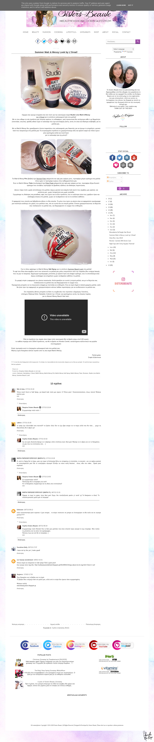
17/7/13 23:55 (46, 477)
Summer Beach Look (23, 375)
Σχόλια (110, 181)
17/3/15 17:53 (28, 574)
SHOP (96, 32)
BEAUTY (35, 32)
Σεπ (111, 224)
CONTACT (126, 32)
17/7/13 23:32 (42, 439)
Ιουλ (111, 230)
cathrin (19, 423)
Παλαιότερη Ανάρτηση (93, 624)
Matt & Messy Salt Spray (62, 373)
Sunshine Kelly (22, 547)
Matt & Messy (39, 373)
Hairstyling (26, 373)
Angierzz (20, 574)
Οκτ (111, 221)
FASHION (47, 32)
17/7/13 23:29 (50, 458)
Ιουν (111, 247)
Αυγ (111, 227)
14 (109, 210)
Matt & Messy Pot (49, 373)
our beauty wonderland (25, 560)
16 (109, 204)
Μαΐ (111, 250)
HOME (25, 32)
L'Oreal (32, 373)
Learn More (121, 5)
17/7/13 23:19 (29, 389)
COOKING (58, 32)
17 (109, 201)
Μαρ (111, 256)
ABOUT (105, 32)
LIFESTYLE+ (71, 32)
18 (109, 199)
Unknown (20, 510)
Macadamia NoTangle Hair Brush (120, 232)
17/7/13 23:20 (26, 423)
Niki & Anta (21, 389)
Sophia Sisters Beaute (30, 439)
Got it (130, 5)
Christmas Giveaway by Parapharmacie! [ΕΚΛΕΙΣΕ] (50, 659)
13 (109, 213)
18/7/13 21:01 (55, 492)
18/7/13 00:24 (42, 526)
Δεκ (111, 215)
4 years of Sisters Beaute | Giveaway (50, 682)
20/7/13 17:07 (32, 547)
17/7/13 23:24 (46, 407)
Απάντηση (20, 399)
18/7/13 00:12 (28, 510)
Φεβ (111, 259)
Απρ (111, 253)
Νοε (111, 218)
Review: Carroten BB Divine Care (120, 241)
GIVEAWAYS (85, 32)
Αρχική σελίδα (55, 624)
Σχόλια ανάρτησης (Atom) (60, 628)
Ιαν (111, 261)
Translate (129, 52)
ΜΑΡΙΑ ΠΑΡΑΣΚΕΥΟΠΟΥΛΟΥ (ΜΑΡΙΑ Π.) (31, 458)
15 (109, 207)
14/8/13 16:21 (38, 560)
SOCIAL (115, 32)
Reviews (85, 373)
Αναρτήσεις (112, 177)
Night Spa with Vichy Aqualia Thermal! (121, 244)
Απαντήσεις (23, 403)
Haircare (19, 373)
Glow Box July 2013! (116, 238)
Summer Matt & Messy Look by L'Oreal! (122, 235)
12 (109, 265)
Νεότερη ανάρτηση (18, 624)
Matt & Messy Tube (76, 373)
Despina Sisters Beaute (30, 407)
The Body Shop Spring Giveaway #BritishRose (50, 670)
